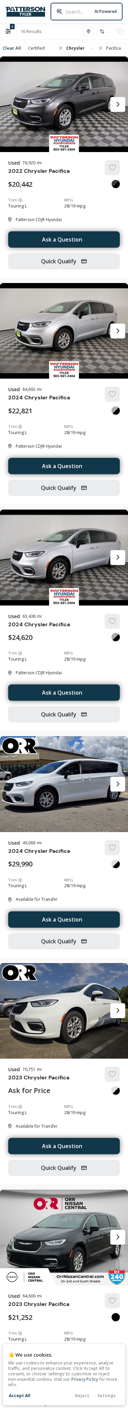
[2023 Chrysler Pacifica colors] (116, 1091)
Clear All (12, 48)
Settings (106, 1395)
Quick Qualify (59, 261)
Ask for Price (29, 1090)
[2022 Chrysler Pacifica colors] (116, 184)
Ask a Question (62, 239)
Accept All (19, 1395)
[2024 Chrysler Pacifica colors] (116, 411)
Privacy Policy (84, 1379)
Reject (82, 1395)
